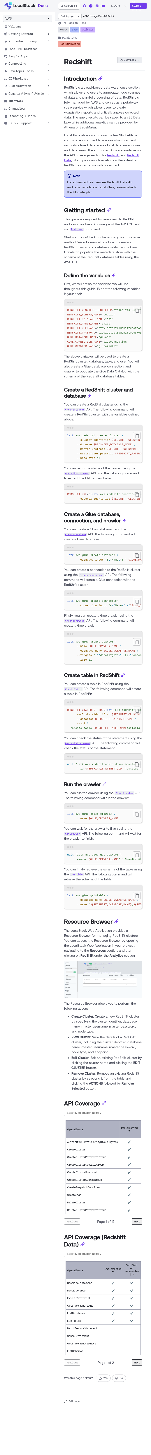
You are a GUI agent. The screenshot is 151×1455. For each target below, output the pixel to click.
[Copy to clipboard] (137, 310)
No (121, 1378)
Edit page (74, 1401)
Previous (72, 1221)
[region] (103, 328)
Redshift (113, 155)
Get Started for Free (136, 6)
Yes (105, 1378)
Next (137, 1221)
